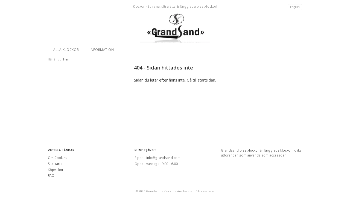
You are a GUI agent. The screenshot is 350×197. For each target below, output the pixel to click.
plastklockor (249, 150)
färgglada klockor (278, 150)
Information (102, 49)
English (295, 7)
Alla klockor (66, 49)
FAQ (51, 175)
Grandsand (153, 191)
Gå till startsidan (201, 80)
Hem (66, 59)
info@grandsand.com (163, 157)
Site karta (55, 163)
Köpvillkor (55, 169)
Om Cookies (57, 157)
